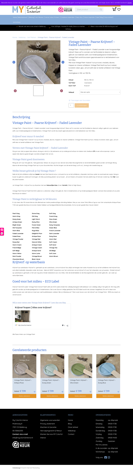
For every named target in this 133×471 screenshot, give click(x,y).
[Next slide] (63, 62)
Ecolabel (87, 128)
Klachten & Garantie (48, 427)
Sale (97, 17)
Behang (31, 17)
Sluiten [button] (130, 3)
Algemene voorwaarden (50, 420)
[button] (79, 100)
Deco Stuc (79, 17)
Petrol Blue (88, 202)
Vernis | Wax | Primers (52, 17)
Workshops (16, 22)
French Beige (17, 248)
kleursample (108, 191)
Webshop (22, 37)
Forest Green (36, 225)
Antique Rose (116, 202)
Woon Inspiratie (89, 17)
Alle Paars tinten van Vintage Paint (23, 334)
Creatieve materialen (67, 17)
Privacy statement (47, 424)
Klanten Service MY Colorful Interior (51, 436)
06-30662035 (17, 431)
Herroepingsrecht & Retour (51, 431)
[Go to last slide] (13, 62)
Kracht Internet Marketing (30, 468)
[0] (114, 10)
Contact (71, 434)
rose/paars (88, 83)
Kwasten (90, 267)
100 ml (86, 80)
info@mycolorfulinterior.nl (22, 438)
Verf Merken (39, 17)
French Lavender (54, 230)
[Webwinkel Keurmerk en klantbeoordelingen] (65, 9)
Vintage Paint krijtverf (35, 287)
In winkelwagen (82, 105)
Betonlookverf (22, 17)
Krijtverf (87, 86)
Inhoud (71, 92)
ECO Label (56, 287)
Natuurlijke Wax (52, 185)
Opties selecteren (24, 396)
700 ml (91, 80)
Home (15, 17)
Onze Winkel (108, 17)
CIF (94, 151)
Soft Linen (52, 253)
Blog (101, 17)
